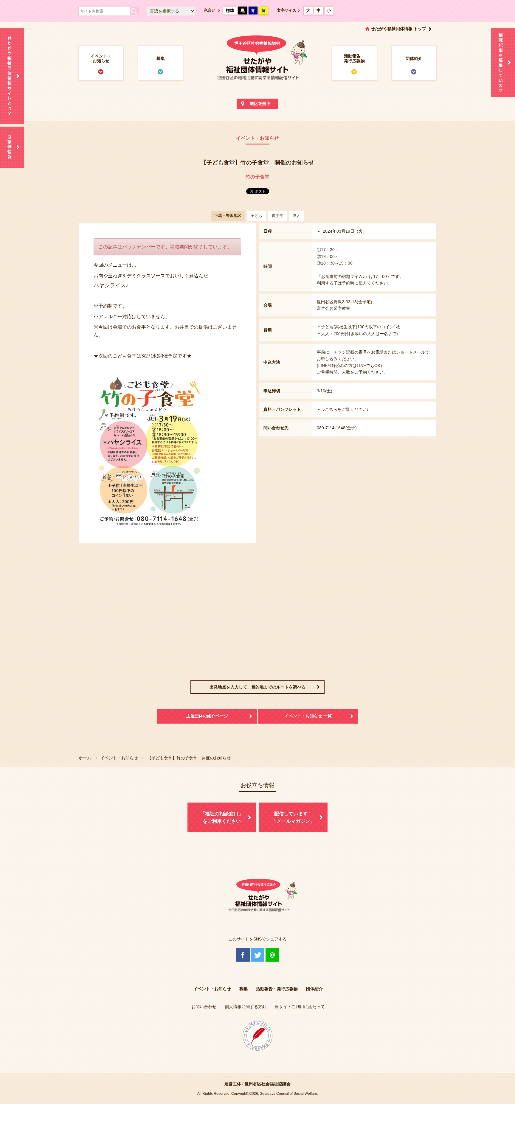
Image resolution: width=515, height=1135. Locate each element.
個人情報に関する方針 (245, 1006)
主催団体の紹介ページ (207, 715)
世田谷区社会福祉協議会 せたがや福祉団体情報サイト (257, 64)
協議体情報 (12, 147)
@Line (272, 955)
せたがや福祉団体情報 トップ (398, 28)
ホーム (85, 758)
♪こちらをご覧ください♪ (346, 409)
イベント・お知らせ (101, 58)
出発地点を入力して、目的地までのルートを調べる (257, 687)
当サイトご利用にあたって (300, 1006)
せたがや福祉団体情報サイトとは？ (12, 76)
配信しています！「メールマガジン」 (293, 817)
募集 (160, 58)
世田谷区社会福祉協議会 (268, 1083)
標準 (230, 10)
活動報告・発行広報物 (354, 58)
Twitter (257, 955)
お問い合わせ (203, 1006)
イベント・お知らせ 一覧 (308, 715)
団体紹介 (414, 58)
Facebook (243, 955)
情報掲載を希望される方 (503, 62)
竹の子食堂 (257, 176)
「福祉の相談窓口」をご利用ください (221, 817)
